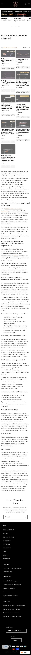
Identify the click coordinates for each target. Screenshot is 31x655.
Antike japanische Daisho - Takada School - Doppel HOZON (8, 60)
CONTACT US (7, 548)
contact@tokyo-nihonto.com (12, 568)
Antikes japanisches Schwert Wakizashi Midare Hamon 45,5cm (8, 82)
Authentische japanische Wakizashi (19, 19)
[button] (2, 4)
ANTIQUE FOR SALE (8, 530)
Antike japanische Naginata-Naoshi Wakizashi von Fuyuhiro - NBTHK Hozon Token (7, 106)
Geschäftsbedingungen (10, 581)
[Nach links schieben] (12, 26)
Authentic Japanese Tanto (11, 613)
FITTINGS (5, 533)
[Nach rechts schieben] (19, 26)
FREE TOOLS (6, 559)
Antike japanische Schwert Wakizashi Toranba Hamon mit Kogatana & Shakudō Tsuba (23, 131)
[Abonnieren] (25, 517)
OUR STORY (6, 544)
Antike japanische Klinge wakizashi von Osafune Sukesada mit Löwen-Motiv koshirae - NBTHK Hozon (7, 132)
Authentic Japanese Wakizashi (12, 616)
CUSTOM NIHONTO (8, 537)
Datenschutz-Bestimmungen (12, 584)
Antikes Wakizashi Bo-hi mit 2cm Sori (22, 60)
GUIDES (5, 555)
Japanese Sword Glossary (10, 595)
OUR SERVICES (7, 541)
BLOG (4, 551)
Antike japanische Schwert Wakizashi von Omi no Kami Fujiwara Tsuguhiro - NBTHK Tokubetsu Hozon (23, 83)
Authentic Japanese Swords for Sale (14, 605)
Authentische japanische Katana (5, 19)
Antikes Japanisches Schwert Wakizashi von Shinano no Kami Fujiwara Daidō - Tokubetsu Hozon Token (22, 107)
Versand (5, 592)
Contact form (7, 571)
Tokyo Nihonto (12, 652)
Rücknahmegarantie (9, 588)
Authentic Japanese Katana (11, 609)
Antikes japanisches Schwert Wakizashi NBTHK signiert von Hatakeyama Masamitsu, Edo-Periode (8, 158)
